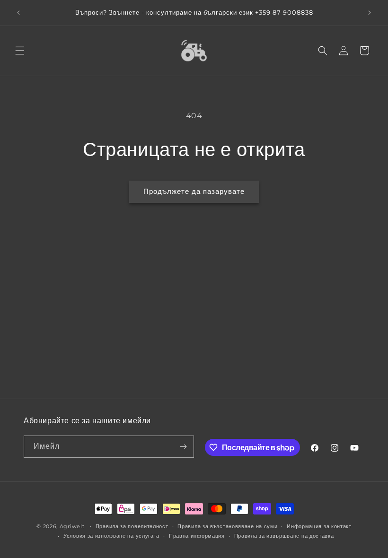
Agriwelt (72, 526)
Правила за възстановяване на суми (227, 526)
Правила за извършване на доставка (284, 535)
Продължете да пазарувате (194, 191)
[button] (19, 50)
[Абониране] (183, 447)
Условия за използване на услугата (111, 535)
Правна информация (197, 535)
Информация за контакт (319, 526)
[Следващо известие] (369, 12)
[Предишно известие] (18, 12)
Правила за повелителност (132, 526)
